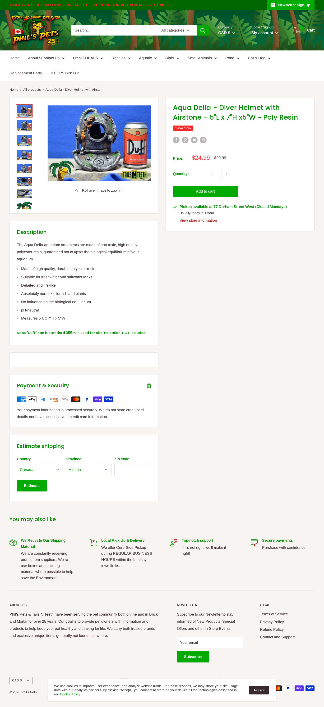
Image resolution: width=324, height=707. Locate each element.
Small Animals (200, 58)
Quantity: (181, 174)
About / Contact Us (44, 58)
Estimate (32, 486)
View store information (198, 221)
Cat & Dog (256, 58)
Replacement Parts (25, 73)
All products (32, 89)
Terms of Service (274, 614)
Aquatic (145, 58)
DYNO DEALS (85, 58)
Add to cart (205, 191)
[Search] (203, 30)
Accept (259, 690)
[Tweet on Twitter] (194, 139)
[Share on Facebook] (176, 139)
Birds (169, 58)
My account (263, 33)
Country (24, 459)
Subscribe (193, 657)
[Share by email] (203, 139)
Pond (229, 58)
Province (73, 459)
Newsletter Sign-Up (294, 5)
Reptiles (118, 58)
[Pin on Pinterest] (185, 139)
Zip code (121, 459)
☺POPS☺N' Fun (64, 73)
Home (14, 58)
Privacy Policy (272, 622)
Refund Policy (272, 629)
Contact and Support (277, 637)
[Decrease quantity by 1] (197, 174)
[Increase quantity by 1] (227, 174)
